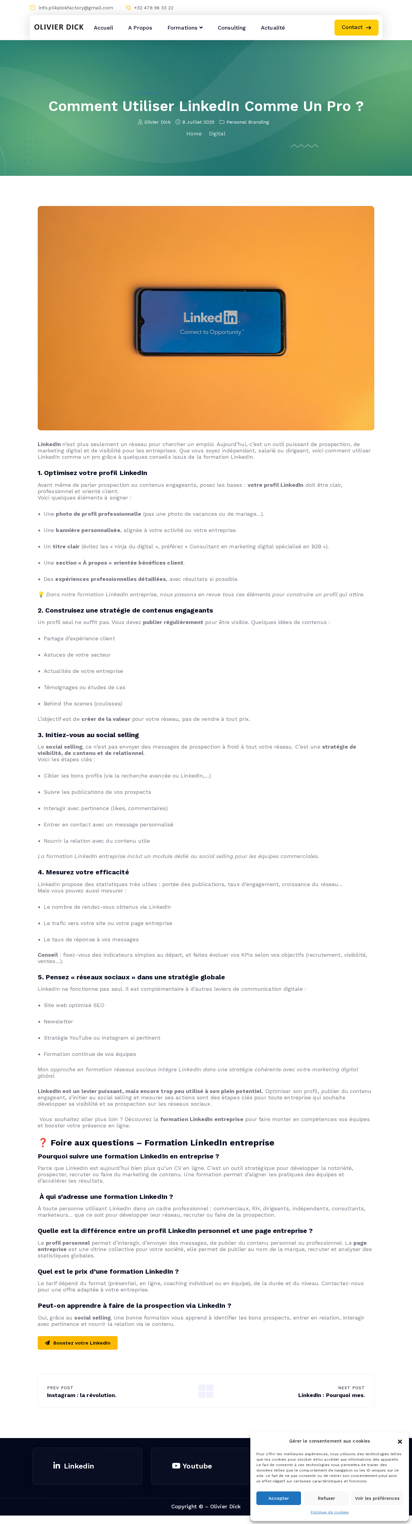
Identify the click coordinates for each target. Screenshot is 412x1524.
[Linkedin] (354, 7)
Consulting (232, 27)
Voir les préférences (377, 1498)
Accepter (278, 1498)
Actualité (273, 27)
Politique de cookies (330, 1512)
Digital (217, 133)
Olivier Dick (157, 121)
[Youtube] (366, 7)
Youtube (197, 1466)
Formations (182, 27)
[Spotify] (377, 7)
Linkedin (79, 1466)
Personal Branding (248, 121)
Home (193, 133)
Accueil (103, 27)
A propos (140, 27)
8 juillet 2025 (198, 121)
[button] (400, 1441)
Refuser (326, 1498)
